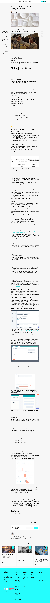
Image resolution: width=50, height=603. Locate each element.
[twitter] (42, 34)
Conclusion (3, 53)
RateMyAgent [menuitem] (25, 574)
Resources (33, 1)
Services (19, 1)
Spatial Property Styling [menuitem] (25, 578)
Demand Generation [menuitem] (18, 574)
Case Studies (25, 1)
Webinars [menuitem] (32, 577)
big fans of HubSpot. (44, 559)
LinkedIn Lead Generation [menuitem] (17, 591)
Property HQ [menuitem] (25, 586)
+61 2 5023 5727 (6, 576)
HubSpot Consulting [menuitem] (18, 599)
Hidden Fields (18, 286)
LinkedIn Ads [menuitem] (17, 586)
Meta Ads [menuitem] (16, 589)
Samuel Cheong (15, 12)
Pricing (30, 1)
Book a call (44, 1)
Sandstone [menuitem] (24, 581)
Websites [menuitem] (16, 596)
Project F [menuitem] (24, 583)
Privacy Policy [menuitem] (41, 580)
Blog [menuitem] (31, 574)
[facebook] (42, 31)
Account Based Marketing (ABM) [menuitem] (17, 581)
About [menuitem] (40, 574)
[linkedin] (42, 36)
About (16, 1)
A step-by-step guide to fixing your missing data (5, 37)
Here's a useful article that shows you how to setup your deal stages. (28, 330)
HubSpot (28, 522)
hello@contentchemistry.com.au (8, 577)
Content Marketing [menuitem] (17, 577)
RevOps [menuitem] (16, 583)
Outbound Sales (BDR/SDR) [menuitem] (17, 594)
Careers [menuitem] (40, 577)
